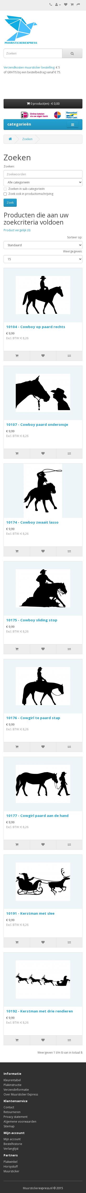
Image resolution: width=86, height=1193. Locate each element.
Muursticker (11, 1171)
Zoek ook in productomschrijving (30, 194)
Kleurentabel (12, 1080)
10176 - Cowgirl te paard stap (33, 717)
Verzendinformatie (16, 1090)
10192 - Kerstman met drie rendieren (39, 1011)
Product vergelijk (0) (17, 230)
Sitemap (9, 1126)
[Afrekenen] (78, 5)
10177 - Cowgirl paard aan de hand (37, 815)
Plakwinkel (10, 1162)
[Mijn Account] (58, 5)
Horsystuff (11, 1166)
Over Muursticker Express (21, 1094)
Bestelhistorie (13, 1144)
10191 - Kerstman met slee (30, 913)
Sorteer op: (74, 237)
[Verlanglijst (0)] (65, 5)
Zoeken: (9, 166)
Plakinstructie (13, 1085)
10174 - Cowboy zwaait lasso (32, 522)
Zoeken (27, 139)
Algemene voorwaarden (20, 1121)
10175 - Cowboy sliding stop (31, 620)
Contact (9, 1107)
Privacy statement (15, 1117)
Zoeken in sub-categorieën (26, 189)
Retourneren (12, 1112)
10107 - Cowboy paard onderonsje (37, 424)
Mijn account (12, 1139)
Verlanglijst (11, 1149)
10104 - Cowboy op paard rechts (35, 326)
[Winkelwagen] (72, 5)
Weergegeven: (72, 251)
